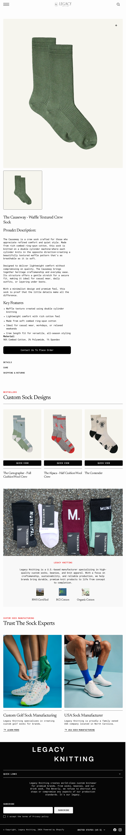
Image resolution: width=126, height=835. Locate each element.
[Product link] (22, 434)
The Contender (94, 473)
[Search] (116, 4)
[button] (7, 4)
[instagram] (117, 829)
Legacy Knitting (26, 829)
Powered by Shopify (53, 829)
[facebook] (112, 829)
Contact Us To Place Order (37, 350)
